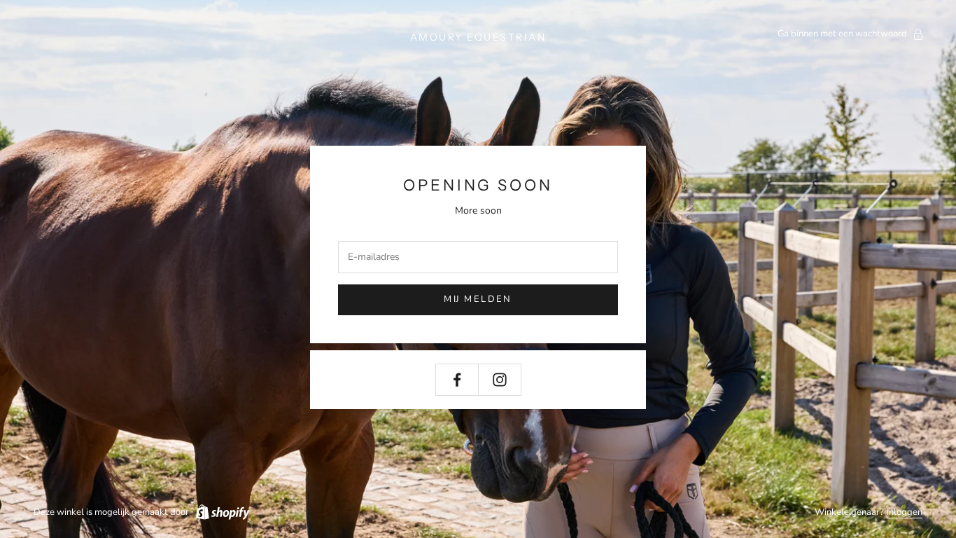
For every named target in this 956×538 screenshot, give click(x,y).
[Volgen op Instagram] (500, 379)
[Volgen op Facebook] (457, 379)
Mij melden (478, 299)
